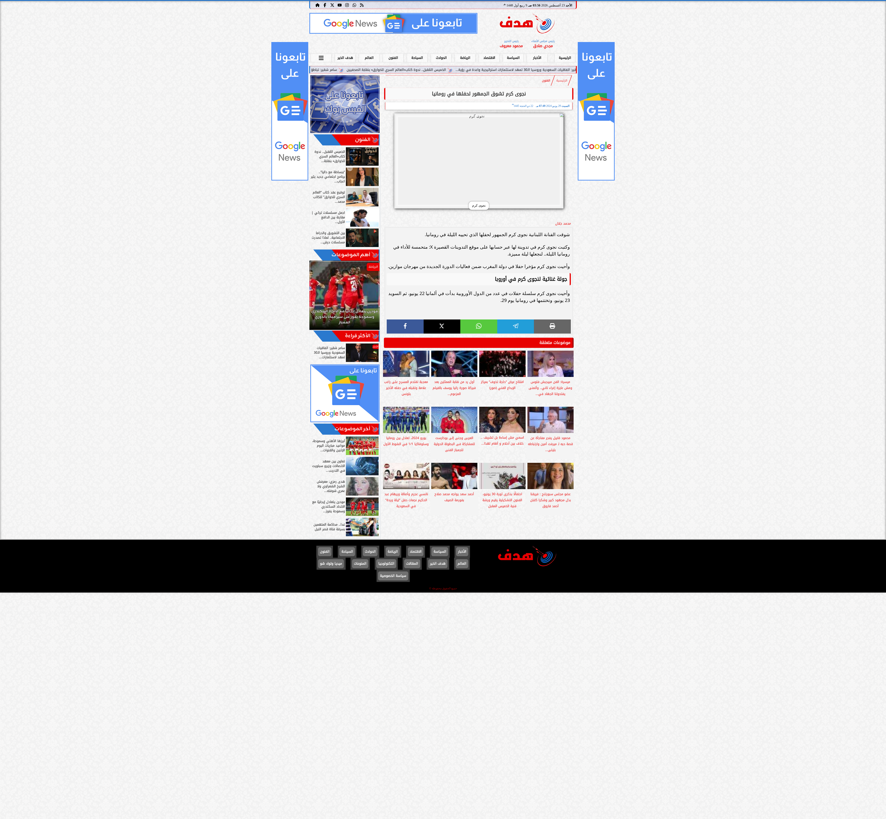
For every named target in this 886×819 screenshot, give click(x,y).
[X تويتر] (332, 5)
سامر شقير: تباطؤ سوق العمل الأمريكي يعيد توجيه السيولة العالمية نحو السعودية (358, 70)
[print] (552, 326)
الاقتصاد (489, 58)
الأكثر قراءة (357, 336)
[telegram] (515, 326)
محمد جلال (563, 223)
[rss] (361, 5)
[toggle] (321, 57)
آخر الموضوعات (352, 429)
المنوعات (360, 563)
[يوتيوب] (339, 5)
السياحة (417, 58)
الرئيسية (565, 58)
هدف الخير (345, 58)
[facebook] (405, 326)
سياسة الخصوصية (393, 576)
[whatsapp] (478, 326)
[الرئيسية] (317, 5)
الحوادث (441, 58)
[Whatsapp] (354, 5)
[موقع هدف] (527, 24)
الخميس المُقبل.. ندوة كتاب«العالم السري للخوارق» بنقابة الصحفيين (478, 70)
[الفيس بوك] (325, 5)
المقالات (412, 563)
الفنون (393, 58)
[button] (319, 297)
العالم (369, 58)
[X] (442, 326)
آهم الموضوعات (351, 255)
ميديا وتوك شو (331, 563)
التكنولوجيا (386, 563)
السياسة (513, 58)
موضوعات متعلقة (554, 342)
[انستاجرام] (347, 5)
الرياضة (465, 58)
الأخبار (537, 58)
